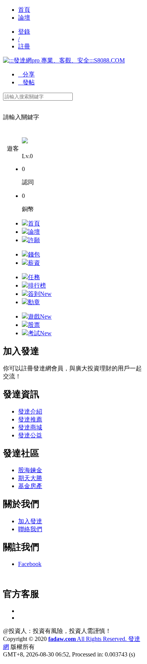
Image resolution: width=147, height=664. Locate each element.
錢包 (34, 254)
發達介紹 (30, 411)
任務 (34, 277)
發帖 (26, 82)
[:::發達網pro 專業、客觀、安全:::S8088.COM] (64, 60)
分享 (26, 74)
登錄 (24, 31)
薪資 (34, 263)
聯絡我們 (30, 529)
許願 (34, 240)
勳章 (34, 302)
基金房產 (30, 486)
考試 (40, 333)
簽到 (40, 294)
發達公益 (30, 435)
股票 (34, 325)
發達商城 (30, 427)
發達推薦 (30, 419)
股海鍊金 (30, 470)
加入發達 (30, 521)
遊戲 (40, 316)
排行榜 (37, 285)
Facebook (29, 564)
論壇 (24, 17)
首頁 (24, 9)
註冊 (24, 46)
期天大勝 (30, 478)
